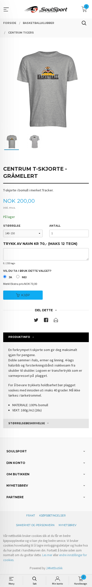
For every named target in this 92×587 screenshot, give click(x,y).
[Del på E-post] (56, 321)
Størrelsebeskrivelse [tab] (26, 423)
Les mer (47, 555)
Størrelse (11, 225)
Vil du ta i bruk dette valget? (27, 271)
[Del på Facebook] (46, 321)
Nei (24, 277)
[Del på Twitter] (36, 321)
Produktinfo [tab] (19, 337)
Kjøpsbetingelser (52, 515)
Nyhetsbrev (67, 525)
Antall (54, 225)
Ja (10, 277)
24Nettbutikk (54, 568)
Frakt (30, 515)
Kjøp (25, 295)
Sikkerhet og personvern (35, 525)
